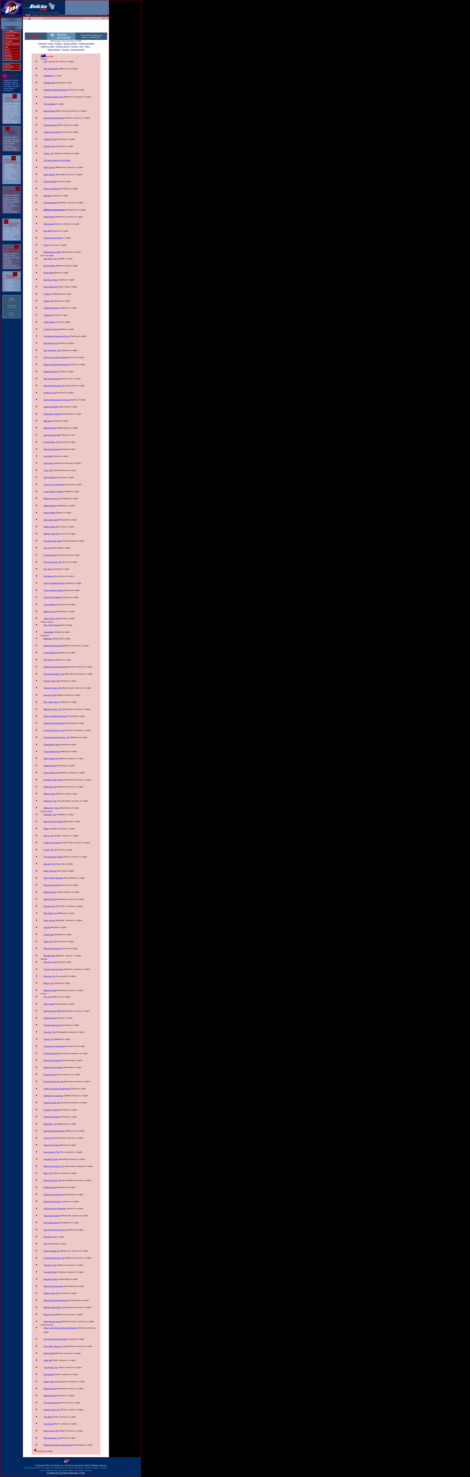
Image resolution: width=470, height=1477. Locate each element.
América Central (10, 112)
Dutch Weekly (49, 174)
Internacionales (10, 122)
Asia (7, 50)
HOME (28, 15)
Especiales (9, 67)
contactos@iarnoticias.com (66, 1473)
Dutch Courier (49, 167)
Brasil (16, 104)
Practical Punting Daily (53, 238)
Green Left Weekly (51, 189)
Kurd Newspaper (51, 203)
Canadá (7, 86)
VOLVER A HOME (45, 1451)
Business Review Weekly (54, 118)
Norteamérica (11, 38)
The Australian (50, 104)
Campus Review (50, 125)
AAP (45, 61)
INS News (48, 196)
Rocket (46, 245)
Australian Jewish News (53, 97)
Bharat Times (49, 111)
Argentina (9, 35)
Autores (7, 64)
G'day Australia (50, 181)
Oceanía (8, 90)
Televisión (10, 290)
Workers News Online (53, 252)
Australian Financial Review (55, 90)
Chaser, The (49, 153)
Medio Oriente (11, 44)
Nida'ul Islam (49, 224)
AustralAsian (49, 632)
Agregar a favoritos (11, 299)
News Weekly (49, 217)
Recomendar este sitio (11, 306)
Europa (8, 41)
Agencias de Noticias (9, 281)
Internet (8, 58)
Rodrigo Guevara (99, 1465)
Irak (6, 47)
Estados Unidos (10, 106)
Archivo (7, 69)
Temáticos (8, 210)
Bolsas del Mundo (11, 268)
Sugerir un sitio (11, 314)
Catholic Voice (49, 146)
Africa (7, 52)
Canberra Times (50, 139)
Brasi (16, 80)
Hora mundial (36, 18)
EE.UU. (15, 84)
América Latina (10, 82)
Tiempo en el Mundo (92, 18)
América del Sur (10, 110)
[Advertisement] (66, 25)
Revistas (9, 286)
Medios (8, 55)
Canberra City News (52, 132)
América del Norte (11, 114)
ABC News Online (51, 69)
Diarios (9, 284)
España (7, 84)
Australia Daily (49, 83)
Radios (9, 288)
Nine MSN (48, 231)
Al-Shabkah (48, 76)
